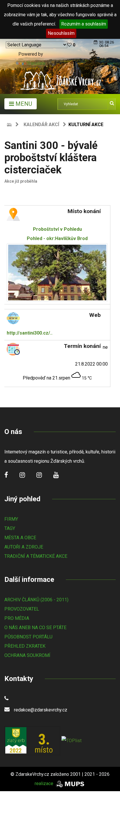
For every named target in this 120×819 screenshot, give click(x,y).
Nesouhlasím (61, 33)
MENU (23, 103)
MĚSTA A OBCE (20, 537)
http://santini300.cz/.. (29, 333)
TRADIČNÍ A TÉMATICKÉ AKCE (35, 556)
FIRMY (11, 519)
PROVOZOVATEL (21, 609)
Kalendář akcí (41, 124)
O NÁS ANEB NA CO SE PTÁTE (35, 627)
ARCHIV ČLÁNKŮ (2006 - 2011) (36, 599)
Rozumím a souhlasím (83, 24)
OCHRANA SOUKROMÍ (27, 655)
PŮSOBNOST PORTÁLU (28, 637)
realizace (44, 783)
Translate (36, 63)
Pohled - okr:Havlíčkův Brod (57, 233)
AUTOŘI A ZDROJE (23, 547)
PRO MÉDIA (16, 618)
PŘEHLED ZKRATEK (24, 646)
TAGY (9, 528)
